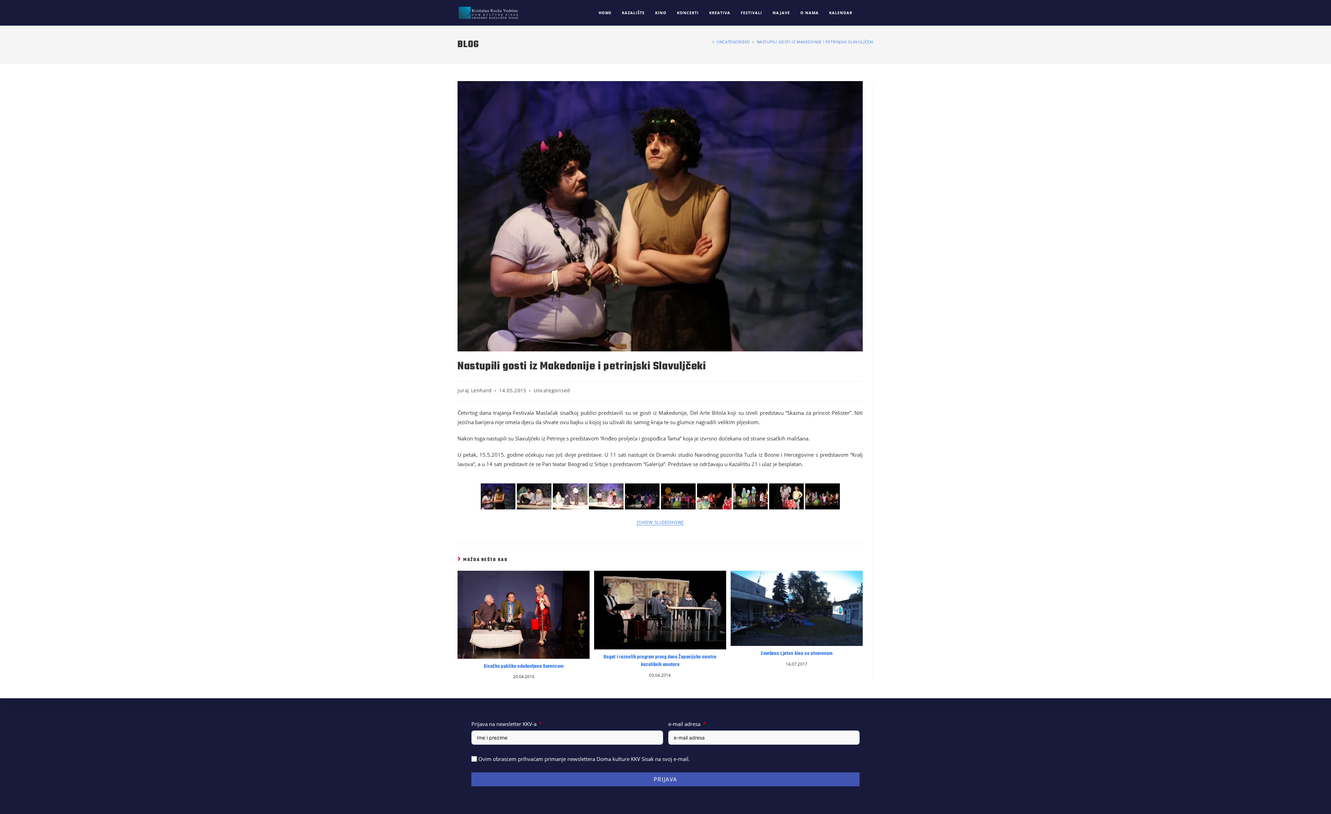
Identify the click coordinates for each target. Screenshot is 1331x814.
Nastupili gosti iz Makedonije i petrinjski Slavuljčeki (815, 41)
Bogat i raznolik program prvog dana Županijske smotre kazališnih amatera (659, 661)
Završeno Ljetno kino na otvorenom (796, 654)
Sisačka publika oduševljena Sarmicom (524, 667)
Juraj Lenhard (475, 390)
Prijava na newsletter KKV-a (504, 723)
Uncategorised (552, 390)
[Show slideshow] (660, 522)
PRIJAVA (665, 779)
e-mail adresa (684, 723)
